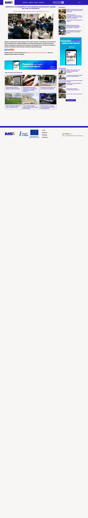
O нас (43, 130)
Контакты (45, 137)
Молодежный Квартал (26, 11)
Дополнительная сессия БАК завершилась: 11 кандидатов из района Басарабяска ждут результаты (30, 89)
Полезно (36, 2)
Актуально (25, 2)
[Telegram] (7, 50)
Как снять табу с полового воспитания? (74, 93)
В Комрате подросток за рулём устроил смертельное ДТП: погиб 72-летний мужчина (47, 107)
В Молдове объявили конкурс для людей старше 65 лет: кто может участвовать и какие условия (74, 10)
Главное (20, 11)
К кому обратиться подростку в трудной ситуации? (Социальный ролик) (74, 76)
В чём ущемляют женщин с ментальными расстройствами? (72, 89)
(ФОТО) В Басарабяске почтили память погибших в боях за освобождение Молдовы (74, 31)
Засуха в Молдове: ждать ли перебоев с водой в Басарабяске (13, 88)
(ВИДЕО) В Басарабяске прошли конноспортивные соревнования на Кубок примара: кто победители (73, 26)
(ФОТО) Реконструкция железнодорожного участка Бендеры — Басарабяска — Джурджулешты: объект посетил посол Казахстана (74, 16)
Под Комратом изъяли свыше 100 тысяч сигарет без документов (47, 88)
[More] (13, 50)
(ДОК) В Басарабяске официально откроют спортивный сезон (13, 106)
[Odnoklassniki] (9, 50)
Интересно (41, 2)
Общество (34, 11)
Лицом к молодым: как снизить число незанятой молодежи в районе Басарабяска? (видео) (70, 81)
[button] (79, 2)
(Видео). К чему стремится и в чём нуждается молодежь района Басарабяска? (73, 71)
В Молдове (15, 11)
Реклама (44, 135)
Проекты (44, 132)
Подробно (31, 2)
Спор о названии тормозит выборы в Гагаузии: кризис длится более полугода (30, 107)
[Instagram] (11, 50)
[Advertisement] (44, 118)
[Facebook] (5, 50)
